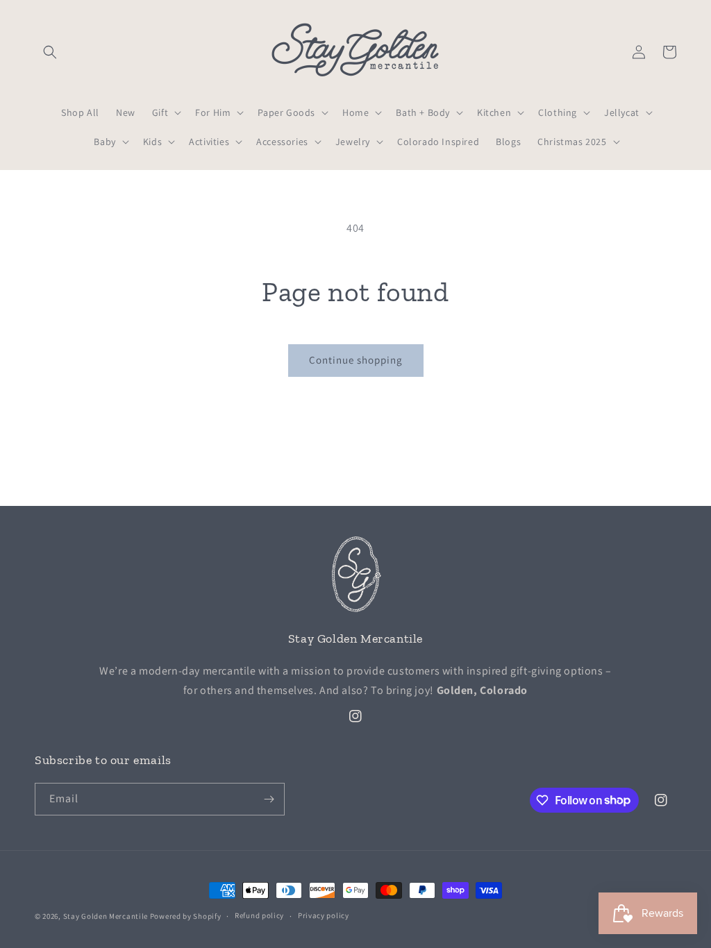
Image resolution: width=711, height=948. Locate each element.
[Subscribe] (268, 799)
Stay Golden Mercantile (105, 916)
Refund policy (259, 915)
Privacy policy (323, 915)
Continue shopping (356, 359)
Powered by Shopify (185, 916)
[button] (50, 52)
